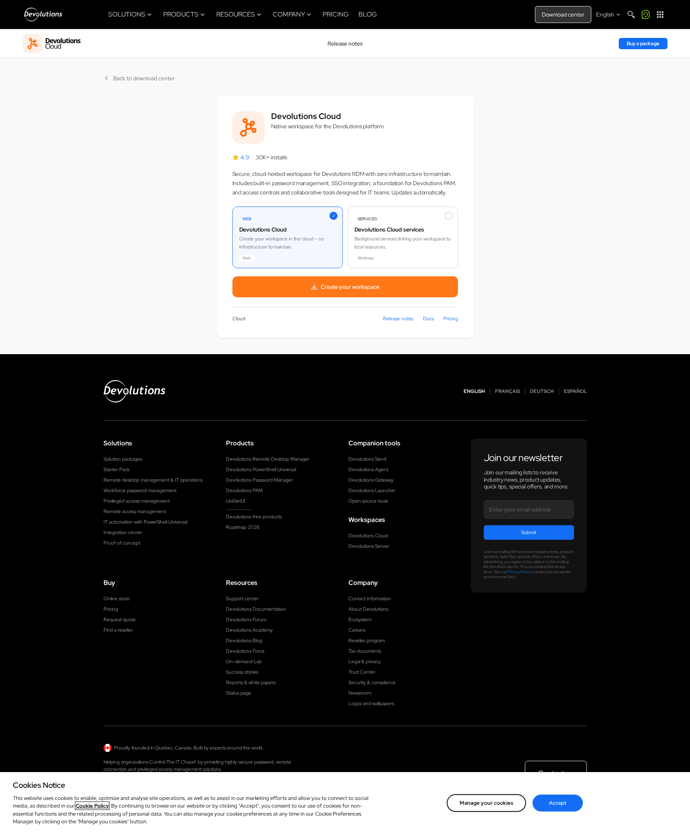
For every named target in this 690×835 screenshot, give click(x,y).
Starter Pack (117, 469)
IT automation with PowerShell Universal (145, 522)
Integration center (123, 532)
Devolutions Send (367, 459)
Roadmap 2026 (242, 527)
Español (575, 391)
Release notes (345, 43)
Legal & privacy (364, 661)
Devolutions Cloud (368, 535)
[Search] (631, 14)
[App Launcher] (660, 14)
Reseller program (366, 640)
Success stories (242, 672)
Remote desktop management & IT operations (153, 480)
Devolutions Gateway (371, 480)
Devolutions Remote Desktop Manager (267, 459)
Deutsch (542, 391)
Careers (356, 630)
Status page (238, 693)
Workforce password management (140, 490)
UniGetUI (235, 501)
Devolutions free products (254, 517)
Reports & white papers (251, 682)
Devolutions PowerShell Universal (261, 469)
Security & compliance (372, 682)
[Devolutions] (43, 14)
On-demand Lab (244, 661)
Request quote (120, 619)
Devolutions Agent (368, 469)
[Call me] (645, 14)
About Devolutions (368, 609)
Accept (558, 803)
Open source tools (368, 501)
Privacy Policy (519, 571)
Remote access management (135, 511)
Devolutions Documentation (256, 609)
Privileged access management (137, 501)
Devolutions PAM (244, 490)
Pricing (450, 318)
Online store (117, 598)
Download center (563, 14)
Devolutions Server (368, 546)
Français (507, 391)
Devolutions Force (245, 651)
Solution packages (123, 459)
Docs (428, 318)
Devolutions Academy (249, 630)
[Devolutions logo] (135, 391)
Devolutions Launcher (372, 490)
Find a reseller (118, 630)
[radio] (287, 237)
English (474, 391)
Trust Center (361, 672)
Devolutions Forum (246, 619)
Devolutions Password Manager (259, 480)
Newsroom (359, 693)
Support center (242, 598)
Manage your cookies (486, 803)
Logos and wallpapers (371, 703)
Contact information (369, 598)
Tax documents (364, 651)
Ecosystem (359, 619)
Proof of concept (122, 543)
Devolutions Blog (244, 640)
